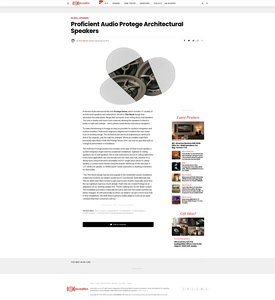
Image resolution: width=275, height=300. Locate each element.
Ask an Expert (170, 3)
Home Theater (130, 3)
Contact (97, 283)
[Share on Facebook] (184, 41)
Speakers (116, 3)
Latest (102, 211)
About (92, 283)
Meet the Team (105, 283)
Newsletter (122, 283)
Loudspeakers (112, 211)
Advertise (115, 283)
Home (96, 211)
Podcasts (158, 3)
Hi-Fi (106, 3)
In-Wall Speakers (138, 211)
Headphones (145, 3)
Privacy (129, 283)
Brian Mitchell (83, 41)
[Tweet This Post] (189, 41)
